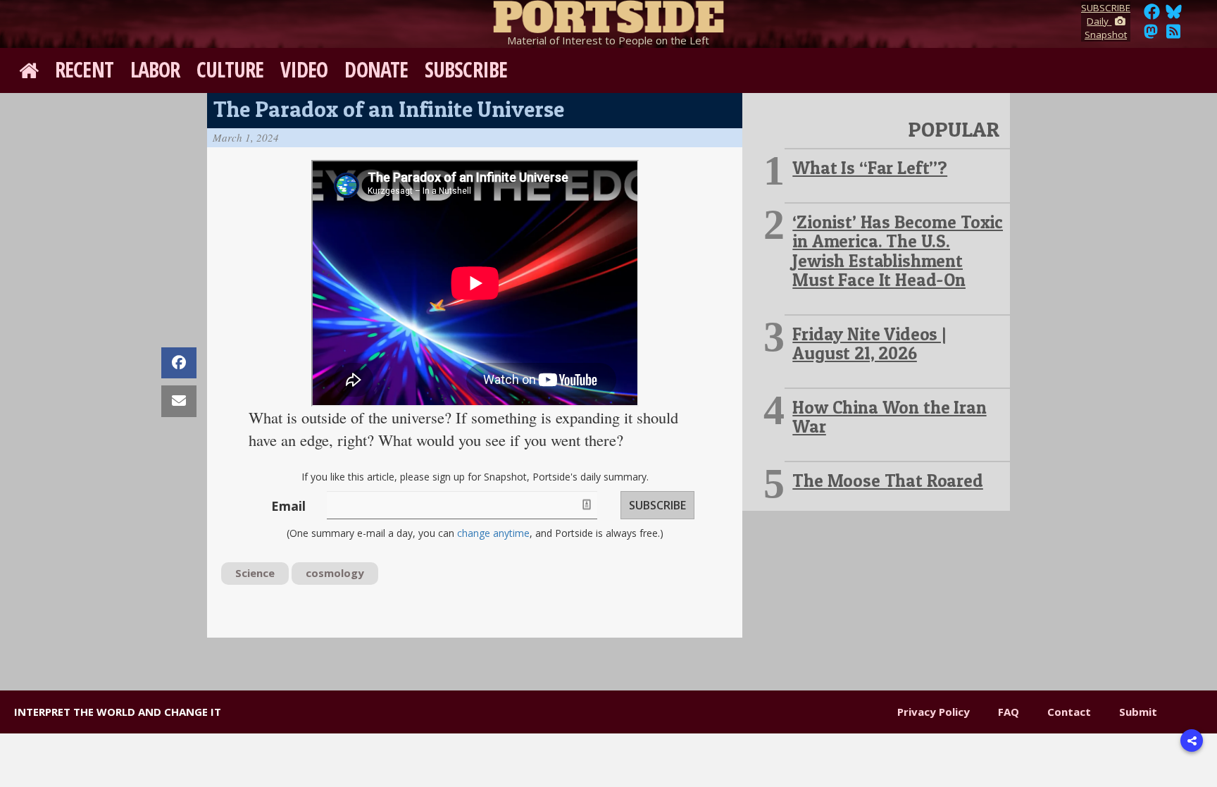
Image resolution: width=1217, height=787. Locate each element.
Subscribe (466, 69)
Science (255, 573)
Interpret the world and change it (117, 712)
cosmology (335, 573)
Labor (155, 69)
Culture (229, 69)
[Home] (608, 14)
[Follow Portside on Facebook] (1152, 15)
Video (304, 69)
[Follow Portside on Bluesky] (1175, 15)
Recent (84, 69)
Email (288, 505)
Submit (1138, 712)
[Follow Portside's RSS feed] (1173, 35)
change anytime (493, 533)
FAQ (1008, 712)
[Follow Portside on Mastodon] (1151, 35)
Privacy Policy (933, 712)
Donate (376, 69)
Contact (1069, 712)
